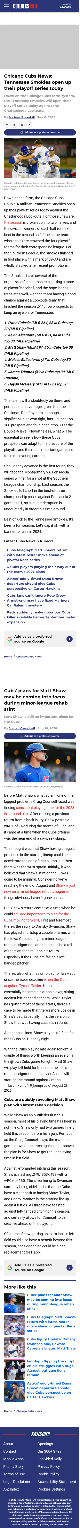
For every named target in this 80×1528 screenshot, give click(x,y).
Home (8, 656)
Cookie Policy (48, 1474)
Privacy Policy (49, 1466)
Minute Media (24, 1500)
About (8, 1444)
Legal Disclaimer (16, 1481)
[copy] (29, 125)
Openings (45, 1444)
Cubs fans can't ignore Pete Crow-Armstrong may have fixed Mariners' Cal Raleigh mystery (38, 600)
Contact (9, 1451)
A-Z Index (11, 1489)
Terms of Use (14, 1474)
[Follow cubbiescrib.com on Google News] (69, 639)
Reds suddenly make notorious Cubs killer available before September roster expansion (41, 617)
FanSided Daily (50, 1459)
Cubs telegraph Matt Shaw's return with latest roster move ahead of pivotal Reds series (37, 555)
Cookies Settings (51, 1489)
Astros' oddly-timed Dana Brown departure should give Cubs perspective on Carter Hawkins (35, 584)
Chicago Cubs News (29, 656)
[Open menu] (6, 6)
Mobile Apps (13, 1459)
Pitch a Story (13, 1466)
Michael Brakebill (22, 117)
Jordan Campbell (22, 728)
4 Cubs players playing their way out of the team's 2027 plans (41, 569)
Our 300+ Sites (49, 1451)
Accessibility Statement (57, 1481)
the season (13, 222)
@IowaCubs (20, 1061)
